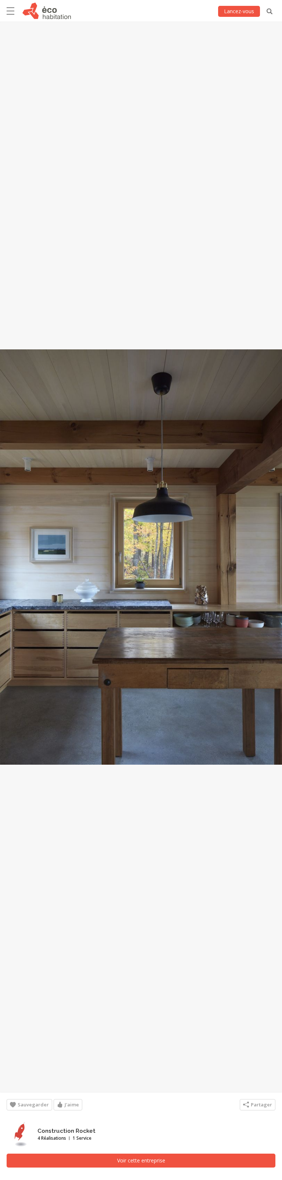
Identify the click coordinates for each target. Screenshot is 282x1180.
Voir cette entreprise (141, 1160)
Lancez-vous (239, 11)
